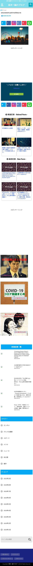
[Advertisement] (16, 65)
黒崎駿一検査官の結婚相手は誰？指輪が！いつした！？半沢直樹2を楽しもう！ (8, 150)
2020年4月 (7, 510)
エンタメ (7, 425)
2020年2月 (7, 523)
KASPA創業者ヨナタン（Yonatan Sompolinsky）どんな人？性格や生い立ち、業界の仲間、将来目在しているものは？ (23, 195)
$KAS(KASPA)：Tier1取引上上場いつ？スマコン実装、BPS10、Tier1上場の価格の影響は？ (9, 195)
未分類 (6, 457)
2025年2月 (7, 478)
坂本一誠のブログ (16, 5)
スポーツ (7, 438)
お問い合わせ (5, 554)
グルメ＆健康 (8, 432)
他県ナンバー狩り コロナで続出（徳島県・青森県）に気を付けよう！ (23, 130)
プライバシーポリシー (6, 558)
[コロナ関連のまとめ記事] (14, 292)
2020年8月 (7, 485)
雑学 (5, 464)
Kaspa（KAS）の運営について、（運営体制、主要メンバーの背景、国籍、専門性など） (22, 406)
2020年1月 (7, 529)
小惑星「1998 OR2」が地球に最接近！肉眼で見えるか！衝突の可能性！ (23, 149)
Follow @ (16, 88)
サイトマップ (15, 554)
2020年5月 (7, 504)
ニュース (6, 451)
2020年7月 (7, 491)
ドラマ (6, 444)
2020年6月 (7, 498)
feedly (17, 94)
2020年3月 (7, 517)
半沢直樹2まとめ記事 (7, 128)
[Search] (29, 540)
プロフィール (19, 558)
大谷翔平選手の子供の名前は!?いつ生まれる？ (23, 173)
